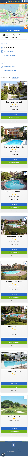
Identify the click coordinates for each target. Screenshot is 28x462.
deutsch (14, 449)
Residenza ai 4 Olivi (14, 371)
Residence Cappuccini (14, 326)
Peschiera (14, 77)
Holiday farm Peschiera (9, 59)
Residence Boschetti (14, 102)
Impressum (19, 451)
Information (14, 114)
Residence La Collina (14, 237)
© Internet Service (14, 454)
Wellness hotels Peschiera (10, 70)
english (18, 449)
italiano (9, 449)
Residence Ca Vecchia (14, 281)
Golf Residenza (14, 416)
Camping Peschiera (8, 62)
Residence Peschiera (9, 47)
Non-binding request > (14, 29)
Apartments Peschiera (9, 51)
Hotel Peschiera (7, 43)
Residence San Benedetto (14, 147)
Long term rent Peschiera (9, 66)
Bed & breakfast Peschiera (10, 55)
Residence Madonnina (13, 192)
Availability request (14, 117)
